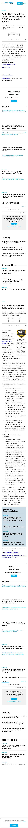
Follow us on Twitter (7, 75)
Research (4, 10)
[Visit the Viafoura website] (23, 212)
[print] (25, 39)
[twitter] (14, 39)
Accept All (14, 825)
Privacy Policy (22, 821)
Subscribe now (6, 78)
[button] (3, 3)
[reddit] (16, 39)
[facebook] (9, 39)
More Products (6, 67)
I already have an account (14, 226)
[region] (14, 210)
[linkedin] (11, 39)
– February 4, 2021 (12, 557)
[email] (18, 39)
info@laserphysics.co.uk (8, 64)
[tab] (5, 207)
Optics (3, 301)
